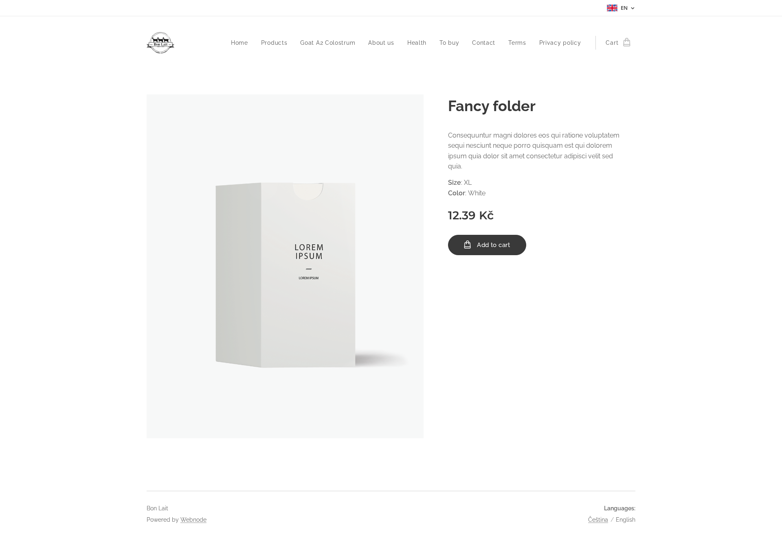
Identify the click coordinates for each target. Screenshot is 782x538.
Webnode (193, 519)
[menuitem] (242, 43)
